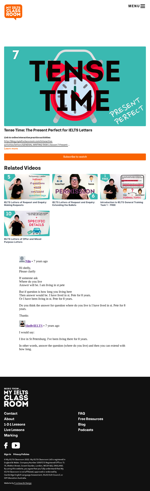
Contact (10, 414)
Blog (82, 424)
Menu (134, 6)
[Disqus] (75, 303)
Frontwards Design (23, 483)
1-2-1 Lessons (14, 424)
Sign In (7, 454)
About (9, 419)
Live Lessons (14, 430)
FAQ (81, 414)
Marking (11, 435)
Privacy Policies (21, 454)
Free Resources (90, 419)
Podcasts (85, 430)
